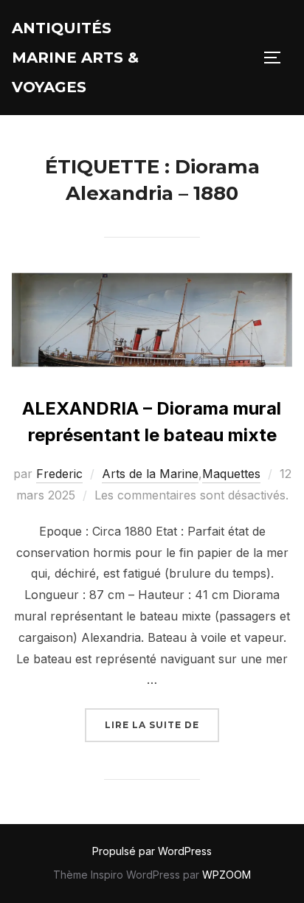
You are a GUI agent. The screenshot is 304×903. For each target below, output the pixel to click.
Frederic (59, 473)
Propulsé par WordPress (152, 851)
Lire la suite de (162, 724)
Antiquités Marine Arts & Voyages (75, 57)
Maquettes (231, 473)
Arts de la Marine (150, 473)
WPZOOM (226, 874)
